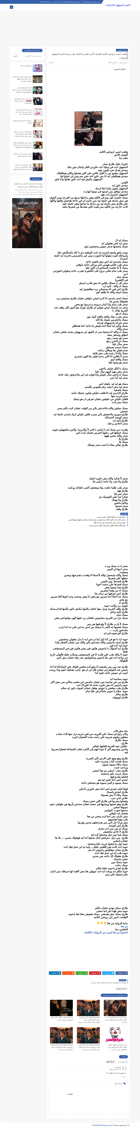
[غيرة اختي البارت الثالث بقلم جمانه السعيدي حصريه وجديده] (61, 1008)
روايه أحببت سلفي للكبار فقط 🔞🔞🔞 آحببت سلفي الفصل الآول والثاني (23, 101)
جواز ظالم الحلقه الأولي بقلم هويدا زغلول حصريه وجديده (107, 525)
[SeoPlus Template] (128, 1125)
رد (124, 1077)
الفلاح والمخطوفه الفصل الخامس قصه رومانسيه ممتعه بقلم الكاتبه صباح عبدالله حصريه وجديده (89, 1047)
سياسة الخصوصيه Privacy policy (91, 2)
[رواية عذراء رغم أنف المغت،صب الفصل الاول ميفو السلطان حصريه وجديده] (115, 1008)
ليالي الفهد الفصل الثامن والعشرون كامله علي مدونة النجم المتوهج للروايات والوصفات (22, 90)
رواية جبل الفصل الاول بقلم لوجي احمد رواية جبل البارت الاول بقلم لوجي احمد (23, 112)
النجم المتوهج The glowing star (113, 5)
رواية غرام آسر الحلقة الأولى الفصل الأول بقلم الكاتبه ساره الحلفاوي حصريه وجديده (117, 1047)
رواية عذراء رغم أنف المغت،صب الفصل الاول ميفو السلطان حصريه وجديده (116, 1019)
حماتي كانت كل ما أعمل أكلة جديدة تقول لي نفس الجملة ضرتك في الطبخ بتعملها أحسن (97, 520)
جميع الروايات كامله (26, 66)
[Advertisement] (70, 29)
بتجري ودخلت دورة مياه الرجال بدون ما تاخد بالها (109, 523)
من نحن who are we (46, 2)
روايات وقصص (122, 50)
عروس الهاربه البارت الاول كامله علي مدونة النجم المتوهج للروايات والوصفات (22, 79)
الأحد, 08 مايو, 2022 (115, 1069)
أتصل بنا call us (57, 2)
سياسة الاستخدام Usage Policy (72, 2)
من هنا (124, 926)
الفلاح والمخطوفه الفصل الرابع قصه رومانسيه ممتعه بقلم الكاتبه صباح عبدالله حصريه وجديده (61, 1047)
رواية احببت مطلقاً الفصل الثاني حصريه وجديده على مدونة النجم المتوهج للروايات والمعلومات (22, 145)
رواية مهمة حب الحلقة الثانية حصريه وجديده (111, 517)
